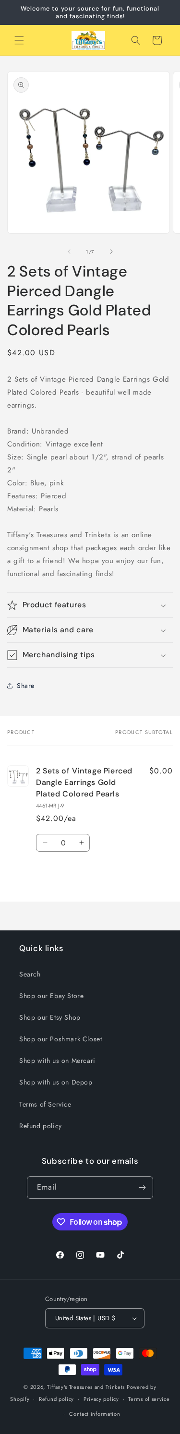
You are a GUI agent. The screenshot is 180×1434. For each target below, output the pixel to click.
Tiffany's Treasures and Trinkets (86, 1387)
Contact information (94, 1414)
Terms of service (148, 1399)
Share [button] (26, 685)
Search (30, 974)
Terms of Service (45, 1104)
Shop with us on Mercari (57, 1060)
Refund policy (40, 1126)
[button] (19, 40)
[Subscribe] (142, 1187)
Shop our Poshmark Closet (60, 1039)
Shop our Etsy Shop (50, 1017)
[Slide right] (111, 251)
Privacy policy (101, 1399)
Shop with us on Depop (56, 1082)
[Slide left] (69, 251)
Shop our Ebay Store (51, 995)
